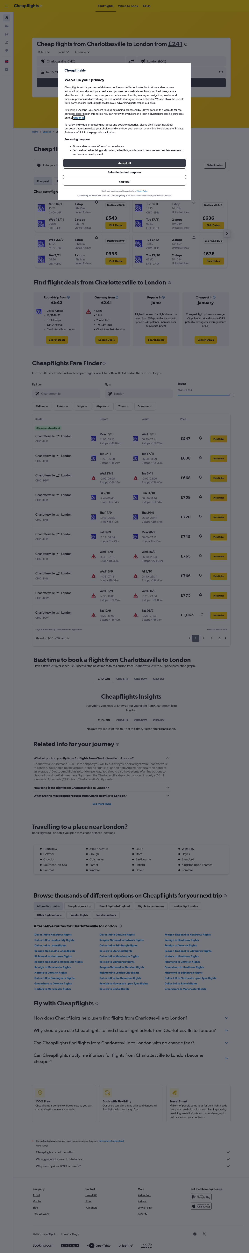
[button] (124, 163)
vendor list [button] (79, 117)
